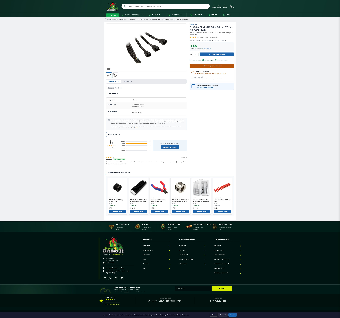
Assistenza (147, 239)
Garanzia (146, 264)
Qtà (191, 54)
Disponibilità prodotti (186, 259)
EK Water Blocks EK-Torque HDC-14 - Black (116, 200)
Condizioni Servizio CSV (222, 264)
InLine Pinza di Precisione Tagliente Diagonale (158, 200)
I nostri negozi (219, 250)
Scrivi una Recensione (212, 37)
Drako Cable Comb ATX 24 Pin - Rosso (222, 200)
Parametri (223, 315)
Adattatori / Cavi (143, 19)
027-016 (131, 203)
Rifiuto (213, 315)
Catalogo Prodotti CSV (221, 259)
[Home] (105, 19)
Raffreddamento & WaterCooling (117, 19)
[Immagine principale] (109, 75)
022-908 (110, 203)
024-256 (173, 203)
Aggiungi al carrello (218, 54)
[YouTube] (105, 278)
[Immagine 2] (115, 75)
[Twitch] (116, 278)
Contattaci (146, 246)
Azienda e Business (221, 239)
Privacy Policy (126, 291)
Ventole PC (132, 19)
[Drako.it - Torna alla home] (113, 6)
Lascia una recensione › (170, 147)
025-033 (194, 203)
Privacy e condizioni (221, 273)
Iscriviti (221, 288)
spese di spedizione (206, 48)
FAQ (144, 268)
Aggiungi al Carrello (117, 211)
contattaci (135, 128)
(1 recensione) (202, 37)
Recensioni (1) (128, 81)
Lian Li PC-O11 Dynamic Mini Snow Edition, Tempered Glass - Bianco (201, 200)
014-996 (215, 203)
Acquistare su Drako (187, 239)
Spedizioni (146, 255)
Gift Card (182, 250)
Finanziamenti (183, 255)
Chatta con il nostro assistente (205, 87)
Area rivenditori (219, 255)
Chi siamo (217, 246)
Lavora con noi (219, 268)
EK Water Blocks (194, 24)
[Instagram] (110, 278)
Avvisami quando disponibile (213, 66)
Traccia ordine (148, 250)
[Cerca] (125, 6)
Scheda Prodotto (114, 81)
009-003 (152, 203)
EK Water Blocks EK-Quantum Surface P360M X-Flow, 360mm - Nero (138, 200)
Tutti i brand (183, 264)
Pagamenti (182, 246)
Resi (144, 259)
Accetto (232, 315)
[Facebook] (122, 278)
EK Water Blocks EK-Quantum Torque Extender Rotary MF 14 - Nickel (180, 200)
